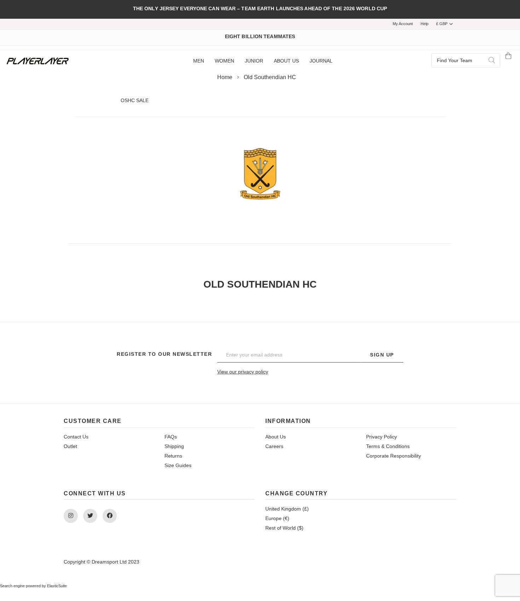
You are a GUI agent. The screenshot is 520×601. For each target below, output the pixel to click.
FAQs (170, 437)
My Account (403, 24)
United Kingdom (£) (287, 509)
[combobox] (465, 60)
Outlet (70, 446)
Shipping (174, 446)
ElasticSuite (57, 586)
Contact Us (76, 437)
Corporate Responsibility (393, 456)
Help (424, 24)
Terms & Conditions (388, 446)
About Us (275, 437)
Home (225, 77)
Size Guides (177, 465)
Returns (173, 456)
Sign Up (382, 355)
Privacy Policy (381, 437)
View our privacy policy (242, 372)
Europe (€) (277, 518)
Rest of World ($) (284, 528)
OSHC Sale (135, 100)
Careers (274, 446)
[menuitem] (198, 61)
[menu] (262, 61)
